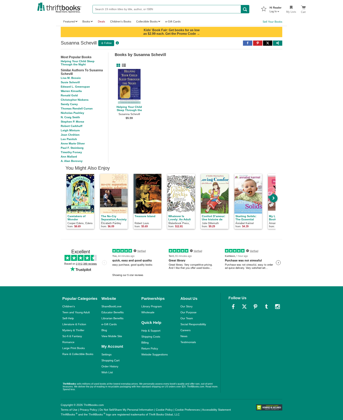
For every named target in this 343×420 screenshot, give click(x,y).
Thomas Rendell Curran (77, 108)
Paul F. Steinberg (72, 147)
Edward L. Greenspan (75, 86)
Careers (185, 330)
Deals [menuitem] (101, 21)
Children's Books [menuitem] (120, 21)
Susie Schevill (70, 82)
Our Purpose (188, 312)
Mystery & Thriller (73, 330)
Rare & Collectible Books (77, 354)
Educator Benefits (112, 312)
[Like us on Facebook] (233, 306)
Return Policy (149, 348)
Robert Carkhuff (71, 126)
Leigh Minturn (70, 130)
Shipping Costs (150, 336)
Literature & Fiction (74, 324)
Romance (68, 342)
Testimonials (188, 342)
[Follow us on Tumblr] (266, 306)
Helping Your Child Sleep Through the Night (77, 63)
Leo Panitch (69, 139)
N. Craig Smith (70, 117)
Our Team (186, 318)
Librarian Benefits (112, 318)
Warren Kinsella (71, 91)
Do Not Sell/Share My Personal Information (126, 409)
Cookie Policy (164, 409)
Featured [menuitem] (69, 21)
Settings (106, 354)
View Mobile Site (111, 336)
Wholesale (147, 312)
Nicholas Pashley (72, 112)
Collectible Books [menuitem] (147, 21)
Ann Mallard (69, 156)
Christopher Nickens (75, 99)
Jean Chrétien (70, 134)
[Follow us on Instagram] (277, 306)
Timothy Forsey (71, 152)
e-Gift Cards (109, 324)
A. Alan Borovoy (72, 161)
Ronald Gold (69, 95)
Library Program (151, 306)
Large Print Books (73, 348)
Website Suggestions (154, 354)
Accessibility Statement (216, 409)
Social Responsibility (193, 324)
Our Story (186, 306)
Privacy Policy (88, 409)
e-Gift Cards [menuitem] (173, 21)
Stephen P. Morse (72, 121)
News (183, 336)
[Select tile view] (123, 65)
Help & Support (150, 330)
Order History (109, 366)
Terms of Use (69, 409)
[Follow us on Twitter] (244, 306)
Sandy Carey (69, 104)
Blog (104, 330)
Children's (68, 306)
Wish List (107, 372)
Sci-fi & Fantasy (72, 336)
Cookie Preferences (187, 409)
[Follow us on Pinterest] (255, 306)
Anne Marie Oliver (73, 143)
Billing (145, 342)
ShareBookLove (111, 306)
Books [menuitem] (86, 21)
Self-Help (68, 318)
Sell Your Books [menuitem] (272, 21)
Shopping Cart (110, 360)
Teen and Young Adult (76, 312)
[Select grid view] (117, 65)
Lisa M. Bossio (71, 77)
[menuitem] (275, 8)
